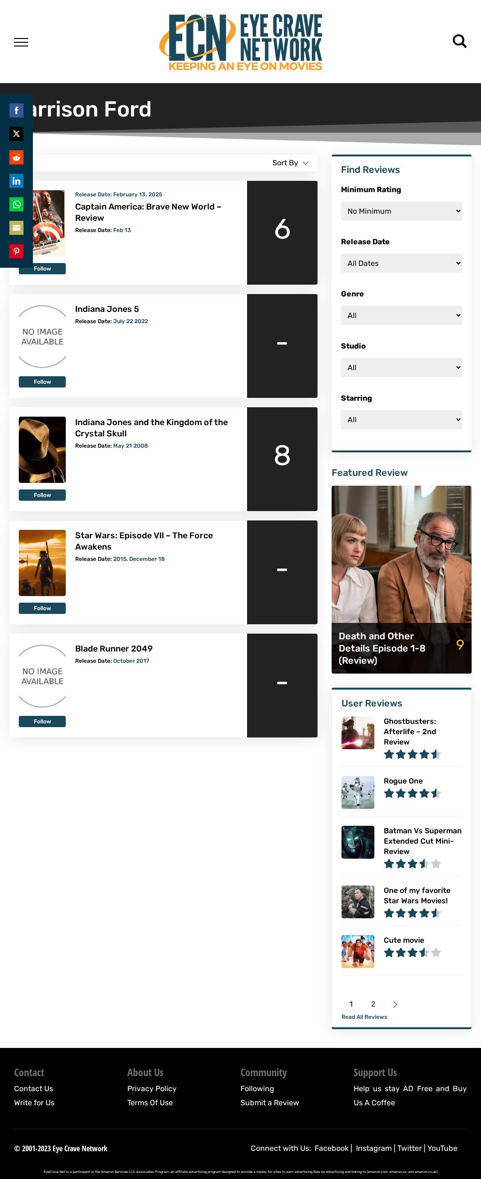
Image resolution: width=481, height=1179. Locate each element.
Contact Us (33, 1088)
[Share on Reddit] (16, 157)
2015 (119, 559)
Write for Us (34, 1102)
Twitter (409, 1148)
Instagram (374, 1148)
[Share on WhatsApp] (16, 204)
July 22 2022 (130, 321)
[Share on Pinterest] (16, 251)
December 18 (147, 559)
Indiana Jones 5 (107, 309)
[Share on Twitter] (16, 134)
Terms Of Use (150, 1102)
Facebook (332, 1148)
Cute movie (404, 940)
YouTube (442, 1148)
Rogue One (403, 780)
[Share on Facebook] (16, 110)
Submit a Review (269, 1102)
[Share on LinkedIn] (16, 181)
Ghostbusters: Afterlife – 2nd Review (410, 731)
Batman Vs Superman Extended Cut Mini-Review (423, 841)
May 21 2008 (130, 446)
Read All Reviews (364, 1017)
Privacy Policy (152, 1088)
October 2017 (131, 661)
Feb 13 (122, 230)
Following (257, 1088)
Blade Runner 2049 (114, 649)
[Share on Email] (16, 228)
